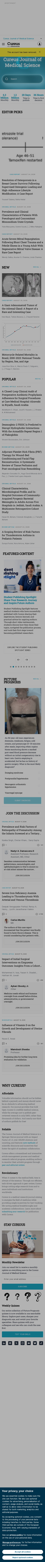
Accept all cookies (23, 1552)
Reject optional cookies (22, 1557)
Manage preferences (12, 1542)
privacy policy (16, 1535)
